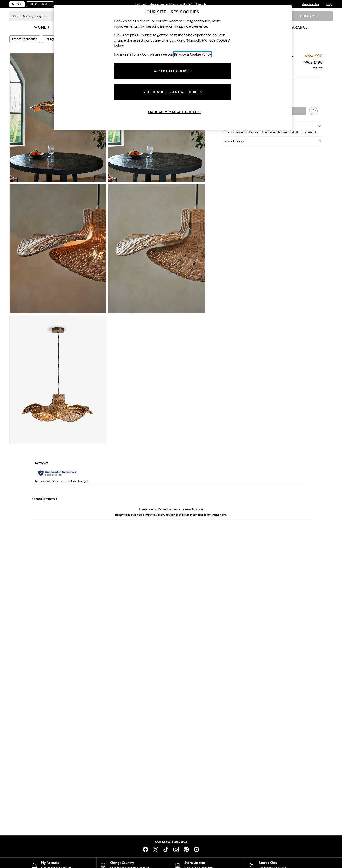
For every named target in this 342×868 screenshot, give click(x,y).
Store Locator (310, 4)
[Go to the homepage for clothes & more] (17, 4)
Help (329, 4)
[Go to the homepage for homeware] (40, 4)
